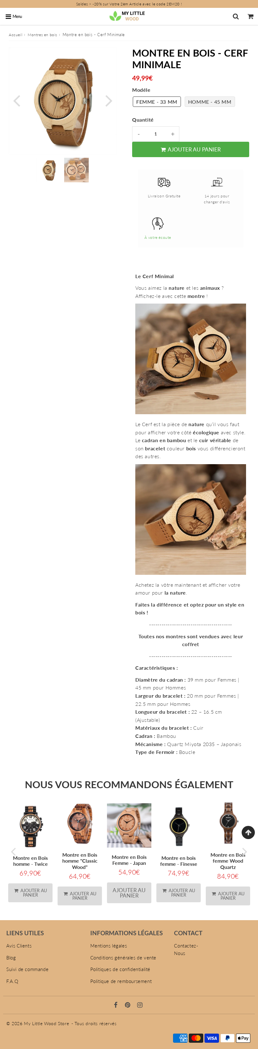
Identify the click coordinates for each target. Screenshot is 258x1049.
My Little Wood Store (46, 1023)
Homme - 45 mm (210, 102)
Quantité (143, 120)
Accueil (15, 34)
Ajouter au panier (33, 893)
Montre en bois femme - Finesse (178, 861)
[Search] (236, 16)
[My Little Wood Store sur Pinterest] (128, 1005)
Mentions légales (108, 945)
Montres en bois (42, 34)
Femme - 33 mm (156, 102)
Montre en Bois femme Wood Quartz (227, 861)
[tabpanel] (49, 170)
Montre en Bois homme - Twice (30, 861)
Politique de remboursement (121, 981)
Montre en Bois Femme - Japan (129, 860)
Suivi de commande (27, 969)
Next (108, 100)
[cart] (251, 16)
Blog (11, 957)
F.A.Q (12, 981)
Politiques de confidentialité (120, 969)
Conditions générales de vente (123, 957)
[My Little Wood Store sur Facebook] (116, 1005)
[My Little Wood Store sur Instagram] (140, 1005)
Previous (16, 100)
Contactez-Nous (186, 949)
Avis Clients (18, 945)
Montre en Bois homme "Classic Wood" (80, 861)
